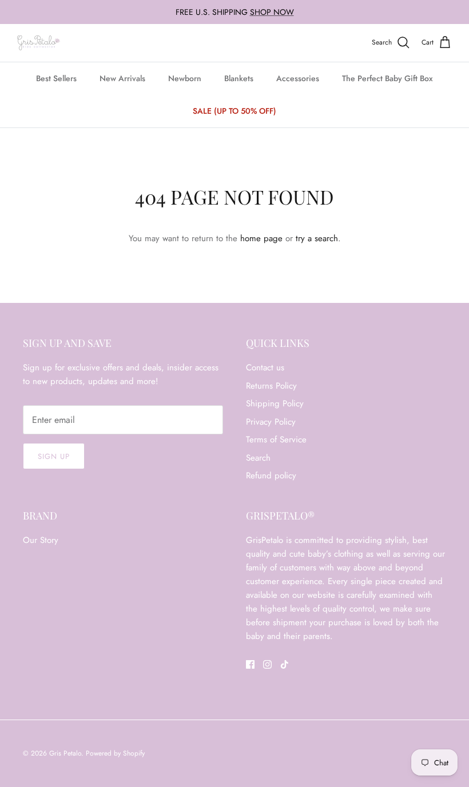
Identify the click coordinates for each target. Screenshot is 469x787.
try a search (317, 238)
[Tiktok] (284, 664)
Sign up (54, 456)
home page (261, 238)
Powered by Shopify (115, 753)
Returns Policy (271, 385)
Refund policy (271, 475)
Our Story (40, 540)
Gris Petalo (65, 753)
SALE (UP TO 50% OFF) (234, 111)
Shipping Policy (275, 403)
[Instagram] (267, 664)
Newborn (184, 78)
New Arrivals (122, 78)
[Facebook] (250, 664)
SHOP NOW (272, 12)
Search (258, 458)
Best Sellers (56, 78)
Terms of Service (276, 439)
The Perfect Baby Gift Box (387, 78)
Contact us (265, 367)
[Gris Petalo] (38, 42)
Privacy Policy (271, 422)
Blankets (238, 78)
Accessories (297, 78)
